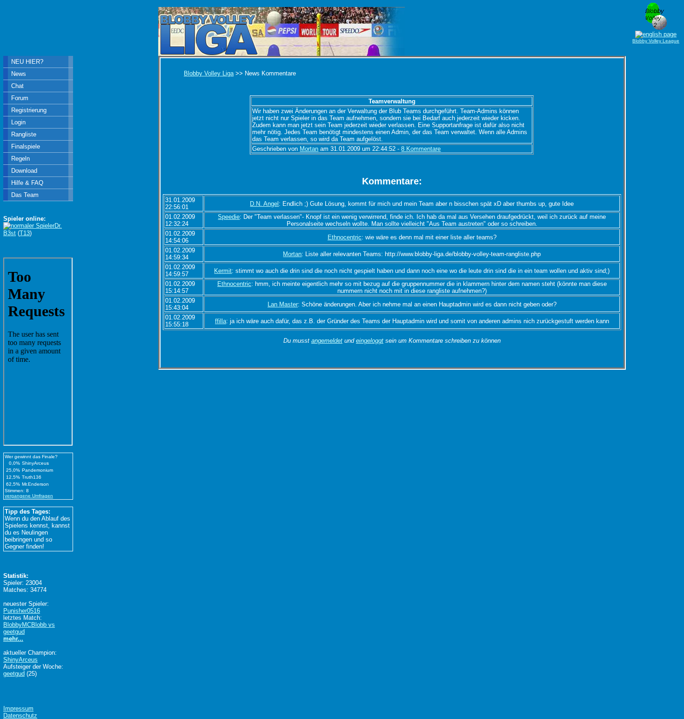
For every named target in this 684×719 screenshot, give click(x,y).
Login (18, 122)
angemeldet (326, 340)
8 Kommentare (421, 148)
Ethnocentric (345, 237)
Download (24, 170)
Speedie (229, 216)
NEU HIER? (27, 61)
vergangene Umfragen (29, 495)
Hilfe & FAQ (27, 182)
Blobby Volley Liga (209, 73)
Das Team (25, 194)
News (18, 73)
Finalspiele (25, 146)
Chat (17, 85)
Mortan (309, 148)
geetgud (14, 673)
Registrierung (29, 110)
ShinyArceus (20, 659)
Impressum (18, 708)
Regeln (20, 158)
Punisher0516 (21, 610)
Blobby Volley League (655, 40)
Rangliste (23, 134)
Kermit (223, 270)
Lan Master (283, 304)
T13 (25, 233)
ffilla (220, 321)
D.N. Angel (264, 203)
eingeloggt (369, 340)
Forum (19, 98)
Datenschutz (20, 715)
